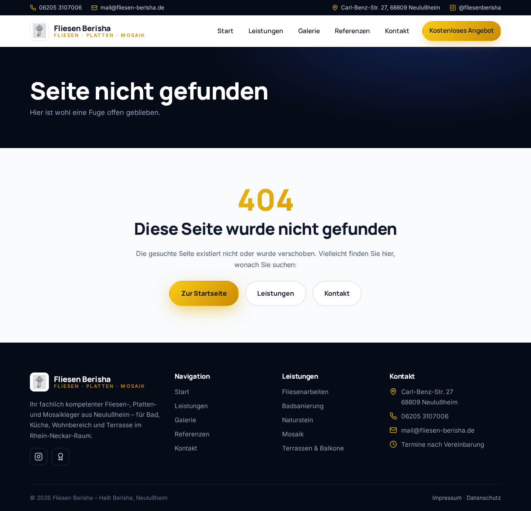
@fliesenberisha (480, 7)
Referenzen (352, 30)
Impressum (447, 497)
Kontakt (397, 30)
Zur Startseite (204, 293)
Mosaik (293, 434)
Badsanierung (303, 406)
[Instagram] (38, 456)
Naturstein (297, 420)
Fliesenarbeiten (305, 392)
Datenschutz (484, 497)
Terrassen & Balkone (313, 448)
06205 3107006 (60, 7)
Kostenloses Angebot (461, 30)
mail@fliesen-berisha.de (132, 7)
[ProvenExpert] (60, 456)
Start (225, 30)
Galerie (309, 30)
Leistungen (265, 30)
